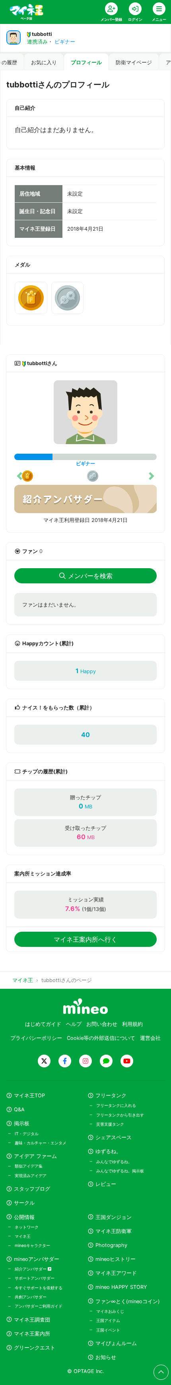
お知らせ (105, 1357)
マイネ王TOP (29, 1096)
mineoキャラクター (32, 1245)
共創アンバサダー (31, 1296)
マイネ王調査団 (32, 1320)
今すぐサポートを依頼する (38, 1287)
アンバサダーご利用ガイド (38, 1306)
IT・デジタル (27, 1133)
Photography (111, 1245)
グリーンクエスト (34, 1348)
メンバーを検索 (90, 576)
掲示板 (21, 1123)
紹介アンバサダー (31, 1268)
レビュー (105, 1184)
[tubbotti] (85, 412)
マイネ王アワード (116, 1273)
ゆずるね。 (108, 1151)
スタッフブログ (32, 1189)
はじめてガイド (43, 1024)
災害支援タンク (110, 1124)
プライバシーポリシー (36, 1038)
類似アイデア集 (29, 1166)
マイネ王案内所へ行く (85, 939)
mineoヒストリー (115, 1259)
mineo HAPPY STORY (121, 1287)
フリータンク (110, 1096)
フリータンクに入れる (116, 1105)
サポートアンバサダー (34, 1278)
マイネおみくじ (110, 1311)
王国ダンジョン (113, 1217)
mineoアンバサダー (36, 1259)
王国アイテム (108, 1320)
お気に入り (44, 62)
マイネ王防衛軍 (113, 1231)
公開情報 (24, 1217)
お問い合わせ (101, 1024)
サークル (24, 1203)
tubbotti (42, 34)
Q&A (19, 1109)
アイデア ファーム (35, 1156)
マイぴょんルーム (116, 1343)
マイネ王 (23, 1236)
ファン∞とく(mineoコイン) (127, 1301)
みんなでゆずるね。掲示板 (120, 1170)
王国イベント (108, 1330)
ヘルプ (74, 1024)
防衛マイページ (134, 62)
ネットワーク (27, 1227)
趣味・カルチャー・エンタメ (40, 1142)
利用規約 (132, 1024)
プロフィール (86, 62)
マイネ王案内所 (32, 1334)
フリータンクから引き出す (120, 1114)
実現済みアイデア (31, 1175)
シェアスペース (113, 1137)
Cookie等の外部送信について (101, 1038)
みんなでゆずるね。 (114, 1161)
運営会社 (150, 1038)
